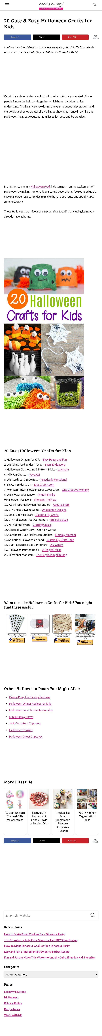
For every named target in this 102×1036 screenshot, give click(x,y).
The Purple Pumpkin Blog (51, 554)
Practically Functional (54, 479)
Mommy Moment (65, 534)
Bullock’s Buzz (59, 519)
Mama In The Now (45, 499)
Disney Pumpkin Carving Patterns (29, 697)
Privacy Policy (13, 1003)
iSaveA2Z (34, 474)
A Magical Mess (51, 549)
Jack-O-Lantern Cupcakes (25, 723)
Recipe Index (12, 1009)
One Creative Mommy (75, 489)
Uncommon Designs (54, 509)
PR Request (11, 997)
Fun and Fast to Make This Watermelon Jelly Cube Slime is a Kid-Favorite (49, 957)
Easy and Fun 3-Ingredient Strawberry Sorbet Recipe (36, 951)
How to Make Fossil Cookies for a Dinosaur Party (34, 934)
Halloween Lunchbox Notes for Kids (31, 710)
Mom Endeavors (55, 464)
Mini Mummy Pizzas (21, 716)
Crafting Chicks (42, 524)
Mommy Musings (15, 991)
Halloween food (40, 186)
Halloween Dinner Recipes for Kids (30, 703)
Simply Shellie (46, 494)
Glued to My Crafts (47, 514)
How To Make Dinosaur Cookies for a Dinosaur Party (37, 945)
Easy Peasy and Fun (55, 459)
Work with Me (13, 1014)
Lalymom (63, 469)
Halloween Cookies (21, 730)
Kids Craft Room (44, 484)
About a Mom (61, 504)
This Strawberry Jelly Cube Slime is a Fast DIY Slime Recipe (40, 940)
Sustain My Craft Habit (60, 539)
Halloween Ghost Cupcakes (25, 736)
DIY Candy (56, 544)
